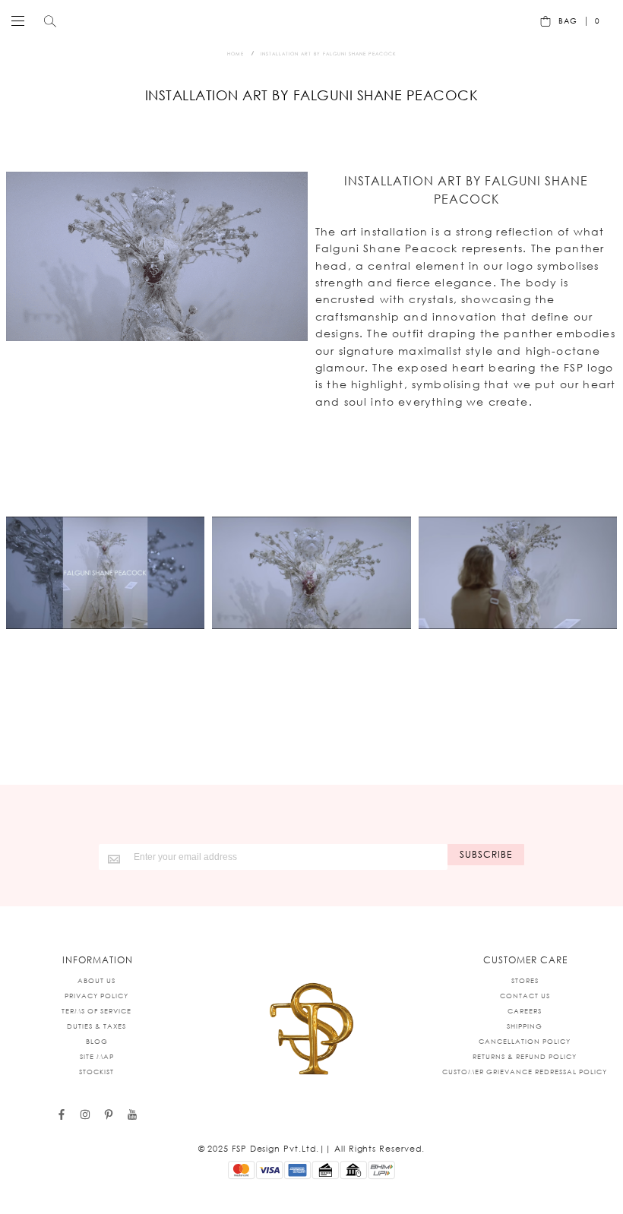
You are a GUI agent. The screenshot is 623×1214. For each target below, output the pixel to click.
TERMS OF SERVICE (96, 1011)
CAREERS (525, 1011)
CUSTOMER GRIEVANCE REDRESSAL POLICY (524, 1071)
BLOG (97, 1041)
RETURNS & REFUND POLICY (525, 1056)
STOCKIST (96, 1071)
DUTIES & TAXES (96, 1026)
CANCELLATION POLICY (525, 1041)
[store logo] (308, 21)
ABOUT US (96, 980)
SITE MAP (97, 1056)
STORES (525, 980)
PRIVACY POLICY (96, 996)
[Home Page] (311, 1030)
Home (235, 53)
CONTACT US (525, 996)
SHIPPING (524, 1026)
